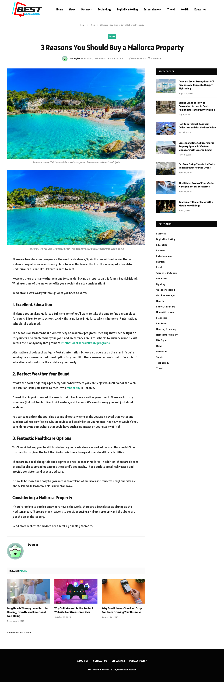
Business (86, 9)
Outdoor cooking (165, 289)
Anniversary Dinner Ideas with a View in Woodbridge (196, 203)
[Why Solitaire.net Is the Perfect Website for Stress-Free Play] (75, 591)
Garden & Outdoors (166, 272)
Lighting (160, 284)
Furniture (161, 323)
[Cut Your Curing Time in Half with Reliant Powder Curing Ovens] (166, 168)
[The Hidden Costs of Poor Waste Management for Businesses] (166, 187)
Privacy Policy (138, 660)
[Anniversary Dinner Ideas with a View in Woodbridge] (166, 206)
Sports (159, 357)
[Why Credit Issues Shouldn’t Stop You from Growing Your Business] (123, 591)
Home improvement (167, 334)
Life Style (161, 340)
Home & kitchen (165, 312)
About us (83, 660)
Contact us (100, 660)
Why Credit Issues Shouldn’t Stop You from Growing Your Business (122, 610)
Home (59, 9)
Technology (104, 9)
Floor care (161, 317)
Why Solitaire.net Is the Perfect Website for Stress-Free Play (73, 610)
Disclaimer (118, 660)
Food (159, 267)
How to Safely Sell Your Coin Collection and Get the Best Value (197, 125)
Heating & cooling (166, 329)
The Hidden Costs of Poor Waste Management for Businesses (196, 184)
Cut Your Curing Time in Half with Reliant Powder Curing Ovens (197, 166)
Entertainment (152, 9)
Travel (171, 9)
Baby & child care (165, 306)
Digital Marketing (127, 9)
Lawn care (161, 278)
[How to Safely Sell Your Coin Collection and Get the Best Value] (166, 128)
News (72, 9)
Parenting (161, 351)
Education (200, 9)
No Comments (139, 58)
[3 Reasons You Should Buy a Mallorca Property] (76, 113)
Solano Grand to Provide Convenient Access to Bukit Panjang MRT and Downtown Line (197, 106)
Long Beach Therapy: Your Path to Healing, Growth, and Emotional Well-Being (27, 612)
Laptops (160, 250)
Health (184, 9)
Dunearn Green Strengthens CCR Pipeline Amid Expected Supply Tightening (196, 85)
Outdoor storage (165, 295)
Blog (112, 36)
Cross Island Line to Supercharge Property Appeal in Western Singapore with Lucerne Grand (196, 146)
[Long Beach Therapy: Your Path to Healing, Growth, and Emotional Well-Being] (28, 591)
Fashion (160, 261)
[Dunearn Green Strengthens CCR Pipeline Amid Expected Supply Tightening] (166, 86)
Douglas (76, 58)
